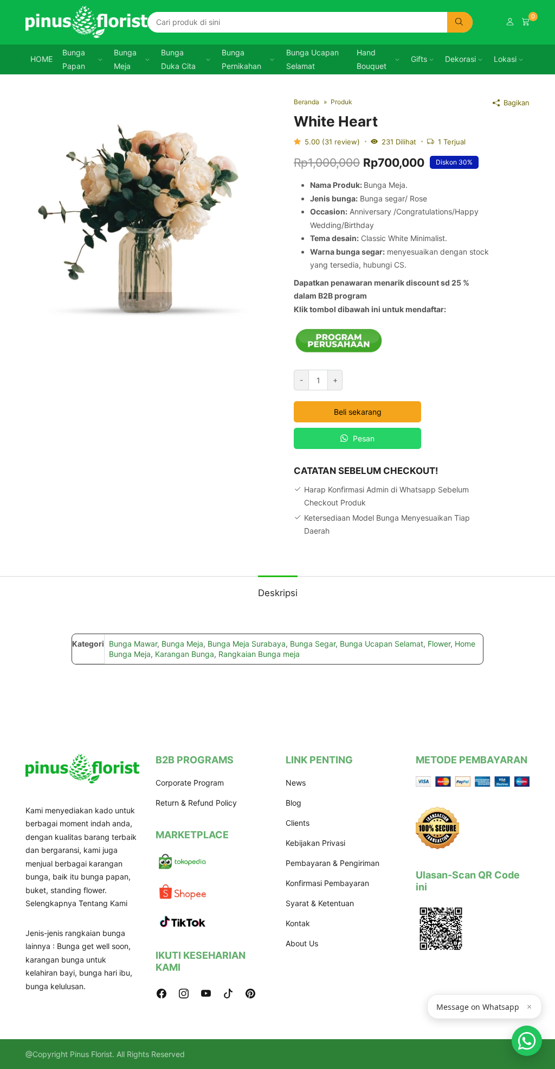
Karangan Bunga (184, 654)
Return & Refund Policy (196, 802)
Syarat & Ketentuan (320, 903)
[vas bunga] (147, 217)
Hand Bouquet (371, 59)
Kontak (298, 923)
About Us (302, 943)
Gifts (419, 59)
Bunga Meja (125, 59)
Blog (293, 802)
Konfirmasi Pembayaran (327, 883)
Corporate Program (190, 782)
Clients (297, 822)
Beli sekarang (358, 411)
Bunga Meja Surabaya (247, 643)
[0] (526, 22)
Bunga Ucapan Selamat (312, 59)
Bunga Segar (312, 643)
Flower (439, 643)
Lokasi (505, 59)
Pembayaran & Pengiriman (332, 863)
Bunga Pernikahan (241, 59)
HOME (41, 59)
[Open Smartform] (527, 1041)
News (296, 782)
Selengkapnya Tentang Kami (76, 903)
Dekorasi (460, 59)
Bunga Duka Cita (178, 59)
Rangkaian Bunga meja (259, 654)
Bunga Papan (73, 59)
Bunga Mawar (133, 643)
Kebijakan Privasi (315, 842)
